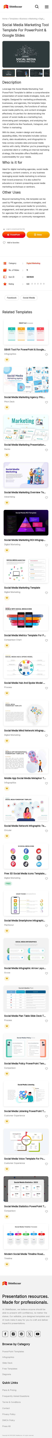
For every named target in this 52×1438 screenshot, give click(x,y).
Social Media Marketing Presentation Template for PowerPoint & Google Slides (25, 444)
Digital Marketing (33, 263)
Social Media (29, 297)
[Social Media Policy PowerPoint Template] (26, 1046)
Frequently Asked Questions (15, 1396)
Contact (6, 1408)
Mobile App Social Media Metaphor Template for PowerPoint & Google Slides (25, 778)
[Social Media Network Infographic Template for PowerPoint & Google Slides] (26, 809)
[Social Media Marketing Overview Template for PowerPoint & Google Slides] (26, 475)
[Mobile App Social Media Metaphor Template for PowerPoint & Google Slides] (26, 761)
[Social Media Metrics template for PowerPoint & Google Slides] (26, 618)
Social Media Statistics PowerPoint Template (25, 1206)
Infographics (8, 1357)
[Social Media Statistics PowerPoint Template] (26, 1189)
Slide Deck (7, 1363)
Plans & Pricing (9, 1390)
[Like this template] (46, 354)
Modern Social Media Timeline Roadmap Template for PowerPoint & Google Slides (25, 1254)
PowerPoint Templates (13, 1351)
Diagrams (6, 1374)
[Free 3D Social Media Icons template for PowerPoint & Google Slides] (26, 856)
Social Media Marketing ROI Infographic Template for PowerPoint (25, 540)
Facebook (12, 297)
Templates (13, 19)
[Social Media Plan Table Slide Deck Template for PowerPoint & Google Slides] (26, 999)
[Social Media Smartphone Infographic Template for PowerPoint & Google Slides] (26, 903)
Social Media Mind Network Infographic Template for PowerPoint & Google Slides (25, 730)
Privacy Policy (8, 1414)
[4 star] (41, 284)
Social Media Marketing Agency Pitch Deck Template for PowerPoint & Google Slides (25, 397)
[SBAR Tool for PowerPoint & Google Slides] (26, 332)
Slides (39, 235)
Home (4, 19)
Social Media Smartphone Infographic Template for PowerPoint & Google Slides (25, 920)
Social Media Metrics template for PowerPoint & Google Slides (25, 635)
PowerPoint (15, 235)
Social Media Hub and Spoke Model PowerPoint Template (25, 683)
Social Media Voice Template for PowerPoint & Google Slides (25, 1158)
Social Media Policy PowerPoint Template (25, 1063)
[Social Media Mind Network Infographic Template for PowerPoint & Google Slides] (26, 713)
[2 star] (35, 284)
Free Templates (9, 1368)
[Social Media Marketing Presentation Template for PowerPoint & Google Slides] (26, 428)
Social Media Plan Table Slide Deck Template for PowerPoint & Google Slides (25, 1015)
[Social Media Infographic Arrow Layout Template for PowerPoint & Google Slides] (26, 951)
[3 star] (38, 284)
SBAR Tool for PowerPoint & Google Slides (25, 349)
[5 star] (44, 284)
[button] (14, 54)
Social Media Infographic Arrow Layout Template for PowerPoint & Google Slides (25, 968)
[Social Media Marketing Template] (26, 570)
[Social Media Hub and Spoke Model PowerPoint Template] (26, 666)
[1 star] (32, 284)
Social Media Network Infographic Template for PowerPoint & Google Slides (25, 825)
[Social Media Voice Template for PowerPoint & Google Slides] (26, 1142)
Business (23, 19)
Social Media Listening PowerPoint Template (25, 1111)
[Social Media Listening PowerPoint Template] (26, 1094)
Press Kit (6, 1426)
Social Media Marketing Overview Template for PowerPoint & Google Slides (25, 492)
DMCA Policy (8, 1420)
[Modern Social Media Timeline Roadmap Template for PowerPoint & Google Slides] (26, 1237)
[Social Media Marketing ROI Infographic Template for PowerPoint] (26, 523)
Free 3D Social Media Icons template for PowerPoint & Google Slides (25, 873)
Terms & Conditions (11, 1402)
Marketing (33, 19)
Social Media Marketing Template (22, 587)
